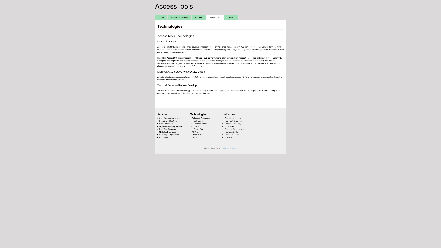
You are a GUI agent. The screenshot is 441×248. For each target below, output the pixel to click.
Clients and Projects (179, 17)
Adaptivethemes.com (230, 148)
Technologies (214, 17)
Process (198, 17)
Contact (231, 17)
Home (161, 17)
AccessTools (174, 6)
